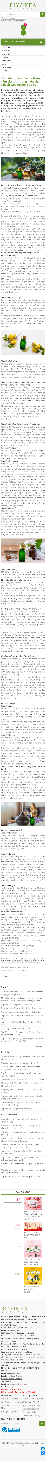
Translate (20, 20)
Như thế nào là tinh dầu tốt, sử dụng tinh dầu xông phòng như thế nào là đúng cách (22, 1139)
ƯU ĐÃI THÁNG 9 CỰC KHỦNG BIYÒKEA (31, 1289)
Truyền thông (7, 51)
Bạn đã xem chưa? (10, 1114)
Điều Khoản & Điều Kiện (33, 1398)
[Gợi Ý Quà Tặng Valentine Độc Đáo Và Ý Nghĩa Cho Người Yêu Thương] (33, 1203)
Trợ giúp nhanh (30, 1395)
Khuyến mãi (6, 54)
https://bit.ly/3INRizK (19, 948)
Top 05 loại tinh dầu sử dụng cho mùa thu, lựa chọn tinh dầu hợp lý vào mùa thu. (22, 1158)
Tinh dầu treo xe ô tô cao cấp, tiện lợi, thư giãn (20, 1063)
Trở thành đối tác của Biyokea (10, 1406)
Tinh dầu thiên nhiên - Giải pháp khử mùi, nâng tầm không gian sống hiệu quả (22, 992)
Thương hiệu (6, 61)
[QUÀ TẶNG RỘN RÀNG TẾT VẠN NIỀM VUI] (33, 1226)
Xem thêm (6, 1052)
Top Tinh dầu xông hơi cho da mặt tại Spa (18, 1004)
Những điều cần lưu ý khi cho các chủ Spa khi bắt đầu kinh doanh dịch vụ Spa (21, 1126)
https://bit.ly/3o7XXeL (23, 951)
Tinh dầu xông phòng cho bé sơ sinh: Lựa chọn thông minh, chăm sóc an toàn (20, 1067)
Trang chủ (6, 47)
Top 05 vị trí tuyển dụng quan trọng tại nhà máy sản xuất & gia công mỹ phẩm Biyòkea (22, 1039)
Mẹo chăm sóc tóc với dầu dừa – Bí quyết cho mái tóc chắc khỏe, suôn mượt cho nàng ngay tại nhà (21, 999)
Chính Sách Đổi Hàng (31, 1415)
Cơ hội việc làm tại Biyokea (12, 1402)
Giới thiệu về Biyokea (9, 1398)
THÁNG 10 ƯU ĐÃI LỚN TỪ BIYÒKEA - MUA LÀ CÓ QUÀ (32, 1262)
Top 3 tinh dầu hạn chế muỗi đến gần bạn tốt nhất (22, 1176)
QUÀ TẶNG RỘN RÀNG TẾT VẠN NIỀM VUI (33, 1235)
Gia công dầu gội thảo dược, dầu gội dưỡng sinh (21, 1012)
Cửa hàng (5, 57)
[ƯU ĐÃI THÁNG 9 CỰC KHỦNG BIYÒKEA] (33, 1276)
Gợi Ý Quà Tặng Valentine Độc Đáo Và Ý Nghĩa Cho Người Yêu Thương (33, 1215)
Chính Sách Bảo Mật (31, 1402)
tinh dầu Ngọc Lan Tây (26, 302)
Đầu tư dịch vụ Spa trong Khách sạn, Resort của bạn (22, 1008)
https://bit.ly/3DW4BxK (23, 953)
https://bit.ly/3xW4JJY (25, 945)
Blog (4, 64)
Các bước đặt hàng (31, 1412)
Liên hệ (4, 71)
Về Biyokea (6, 1395)
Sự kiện (5, 987)
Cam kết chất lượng (31, 1409)
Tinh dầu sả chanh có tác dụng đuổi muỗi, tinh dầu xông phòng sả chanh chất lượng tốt (22, 1145)
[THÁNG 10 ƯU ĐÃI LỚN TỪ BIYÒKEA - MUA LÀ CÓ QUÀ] (33, 1249)
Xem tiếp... (40, 1046)
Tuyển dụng (6, 67)
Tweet (5, 976)
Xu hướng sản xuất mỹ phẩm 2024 (15, 1028)
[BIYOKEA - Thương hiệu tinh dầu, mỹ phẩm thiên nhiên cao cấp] (23, 5)
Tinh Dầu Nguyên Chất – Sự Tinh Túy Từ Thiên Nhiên (22, 1079)
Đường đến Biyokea (9, 1411)
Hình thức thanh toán (32, 1405)
